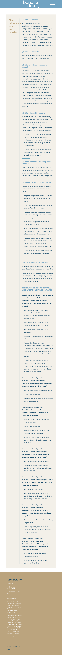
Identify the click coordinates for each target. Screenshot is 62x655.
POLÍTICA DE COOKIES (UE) (14, 592)
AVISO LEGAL (11, 584)
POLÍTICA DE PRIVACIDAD (11, 588)
